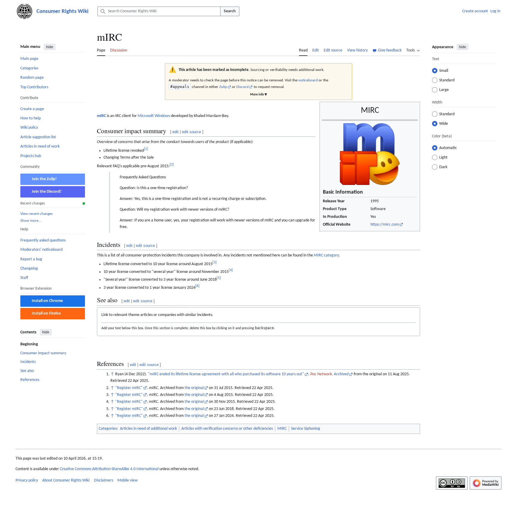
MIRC (282, 428)
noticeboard (308, 80)
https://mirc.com (384, 224)
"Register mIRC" (129, 388)
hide (49, 47)
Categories (108, 428)
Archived (341, 374)
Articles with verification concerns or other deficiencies (227, 428)
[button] (413, 49)
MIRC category (326, 255)
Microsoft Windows (154, 116)
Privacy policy (27, 480)
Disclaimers (103, 480)
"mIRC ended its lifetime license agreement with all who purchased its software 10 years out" (226, 374)
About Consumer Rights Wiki (65, 480)
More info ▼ (258, 94)
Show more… (30, 221)
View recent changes (36, 213)
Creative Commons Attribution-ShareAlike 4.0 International (109, 469)
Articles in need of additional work (148, 428)
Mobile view (127, 480)
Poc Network (321, 374)
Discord (242, 87)
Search (230, 11)
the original (194, 388)
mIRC (101, 116)
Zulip (223, 87)
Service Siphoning (305, 428)
